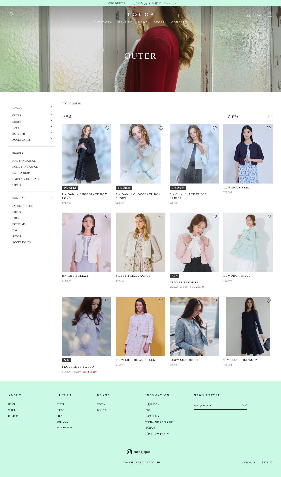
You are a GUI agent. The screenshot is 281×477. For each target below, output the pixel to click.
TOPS (15, 218)
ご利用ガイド (152, 404)
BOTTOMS (19, 224)
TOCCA (101, 404)
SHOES (16, 236)
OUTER (61, 404)
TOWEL (17, 185)
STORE (159, 22)
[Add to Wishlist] (107, 128)
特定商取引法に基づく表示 (159, 422)
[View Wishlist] (259, 14)
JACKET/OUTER (22, 205)
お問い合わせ (152, 416)
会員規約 (150, 427)
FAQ (147, 410)
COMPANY (249, 462)
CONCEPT (179, 22)
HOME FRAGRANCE (25, 166)
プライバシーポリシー (157, 433)
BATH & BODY (21, 172)
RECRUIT (267, 462)
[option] (140, 3)
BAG (15, 230)
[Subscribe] (244, 405)
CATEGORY (103, 22)
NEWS (143, 22)
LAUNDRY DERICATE (25, 178)
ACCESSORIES (21, 242)
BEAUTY (125, 22)
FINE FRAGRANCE (24, 160)
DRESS (16, 212)
